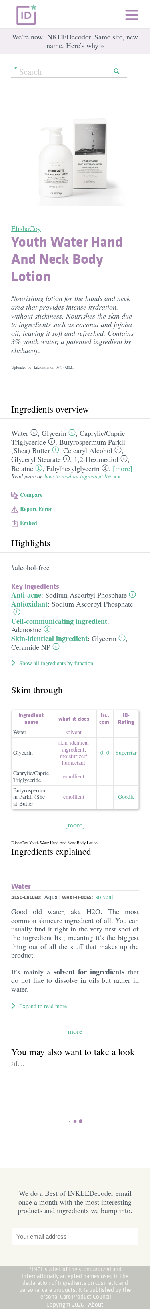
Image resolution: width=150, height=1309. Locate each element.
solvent (74, 732)
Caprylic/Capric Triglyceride (31, 776)
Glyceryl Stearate (36, 459)
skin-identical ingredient (73, 746)
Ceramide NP (30, 647)
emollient (73, 776)
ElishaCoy (26, 228)
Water (19, 433)
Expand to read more (43, 1006)
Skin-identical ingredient (49, 638)
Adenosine (26, 629)
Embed (28, 523)
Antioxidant (29, 603)
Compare (31, 494)
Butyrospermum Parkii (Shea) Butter (29, 797)
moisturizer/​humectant (73, 759)
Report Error (36, 508)
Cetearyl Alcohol (87, 450)
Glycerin (54, 433)
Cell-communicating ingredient (59, 621)
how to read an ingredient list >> (82, 476)
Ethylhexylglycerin (73, 468)
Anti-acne (26, 595)
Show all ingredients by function (56, 663)
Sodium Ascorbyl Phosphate (86, 595)
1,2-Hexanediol (96, 459)
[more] (122, 468)
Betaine (22, 468)
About (96, 1304)
